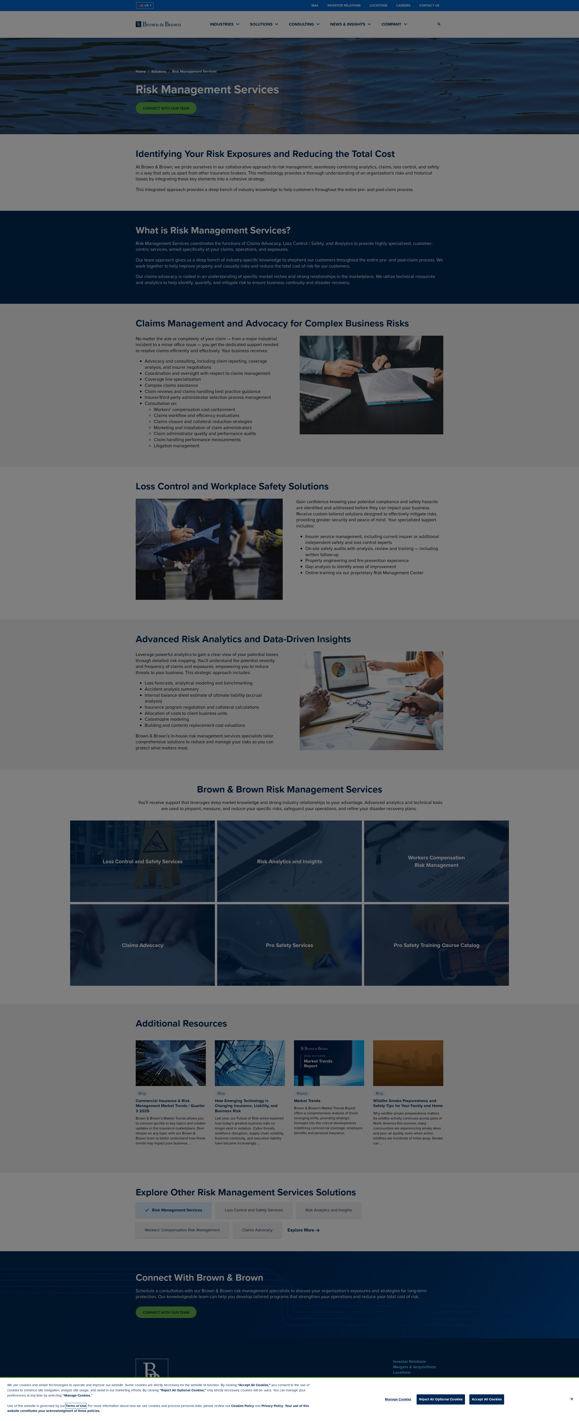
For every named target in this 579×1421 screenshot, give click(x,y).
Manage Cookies (398, 1399)
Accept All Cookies (487, 1399)
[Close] (572, 1399)
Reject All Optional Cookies (441, 1399)
